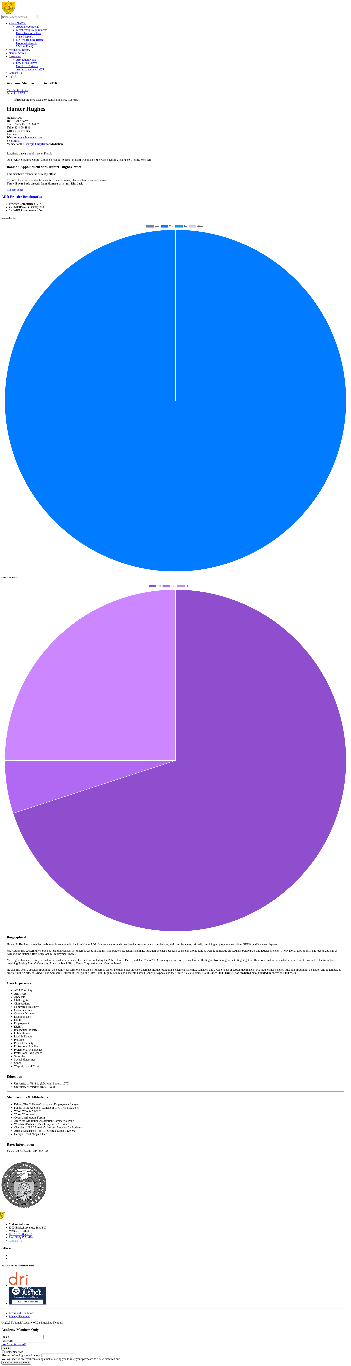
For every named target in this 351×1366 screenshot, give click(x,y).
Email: (5, 1336)
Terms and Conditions (21, 1313)
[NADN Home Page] (23, 1207)
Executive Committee (28, 33)
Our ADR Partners (27, 66)
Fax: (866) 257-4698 (21, 1237)
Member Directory (19, 49)
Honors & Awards (26, 43)
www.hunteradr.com (30, 137)
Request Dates (15, 189)
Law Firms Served (26, 62)
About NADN (17, 23)
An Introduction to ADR (30, 69)
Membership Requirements (31, 29)
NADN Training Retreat (30, 39)
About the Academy (27, 26)
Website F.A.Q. (25, 46)
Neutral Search (17, 53)
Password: (7, 1340)
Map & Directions (17, 90)
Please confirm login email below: (21, 1355)
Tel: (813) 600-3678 (20, 1234)
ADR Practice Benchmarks (21, 197)
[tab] (175, 197)
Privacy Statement (19, 1316)
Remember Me (14, 1351)
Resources (15, 56)
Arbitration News (26, 59)
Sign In (13, 76)
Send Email (13, 140)
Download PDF (16, 93)
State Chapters (24, 36)
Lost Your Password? (13, 1344)
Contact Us (15, 72)
